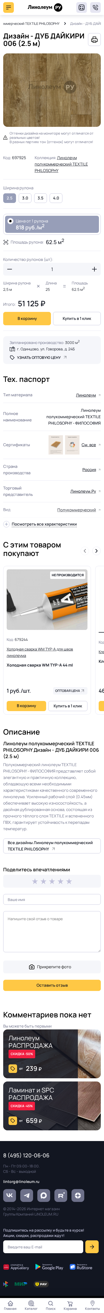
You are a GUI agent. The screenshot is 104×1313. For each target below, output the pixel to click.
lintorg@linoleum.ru (21, 1181)
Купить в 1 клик (77, 318)
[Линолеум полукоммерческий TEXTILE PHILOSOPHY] (56, 444)
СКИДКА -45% (22, 1106)
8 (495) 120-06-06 (95, 7)
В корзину (27, 318)
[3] (52, 881)
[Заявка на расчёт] (81, 7)
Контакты (92, 1308)
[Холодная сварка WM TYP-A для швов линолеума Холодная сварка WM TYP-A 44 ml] (47, 599)
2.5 (10, 198)
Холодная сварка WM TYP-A (40, 657)
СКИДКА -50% (22, 1054)
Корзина (70, 1308)
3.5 (40, 198)
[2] (43, 881)
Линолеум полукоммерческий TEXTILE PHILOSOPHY (61, 164)
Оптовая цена (67, 690)
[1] (35, 881)
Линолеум (86, 395)
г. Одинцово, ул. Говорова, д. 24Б (46, 348)
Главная (10, 1308)
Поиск (50, 1308)
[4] (60, 881)
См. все (89, 445)
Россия (89, 469)
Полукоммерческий (76, 510)
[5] (69, 881)
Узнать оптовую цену (39, 357)
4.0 (56, 198)
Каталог (31, 1308)
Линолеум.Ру (83, 491)
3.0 (25, 198)
